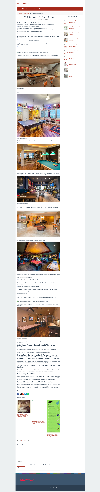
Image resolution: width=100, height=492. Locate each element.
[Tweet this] (21, 394)
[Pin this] (23, 394)
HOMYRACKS (23, 3)
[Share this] (18, 394)
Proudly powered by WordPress (46, 487)
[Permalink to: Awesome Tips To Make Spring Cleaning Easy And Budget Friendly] (53, 416)
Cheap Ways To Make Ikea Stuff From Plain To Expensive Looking (38, 422)
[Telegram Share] (25, 394)
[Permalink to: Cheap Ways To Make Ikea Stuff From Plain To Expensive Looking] (39, 410)
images (35, 440)
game (32, 440)
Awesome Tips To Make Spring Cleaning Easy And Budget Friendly (52, 435)
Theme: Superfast (56, 487)
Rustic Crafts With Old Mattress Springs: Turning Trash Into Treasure (22, 415)
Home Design (24, 440)
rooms (38, 440)
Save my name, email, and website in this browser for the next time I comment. (34, 464)
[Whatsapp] (28, 394)
